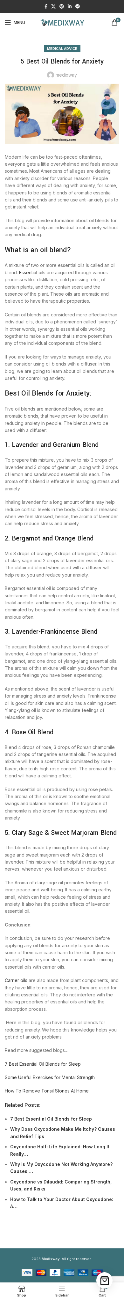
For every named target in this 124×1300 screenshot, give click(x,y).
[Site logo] (62, 22)
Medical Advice (62, 48)
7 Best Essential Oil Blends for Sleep (43, 1064)
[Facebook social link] (46, 6)
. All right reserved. (67, 1259)
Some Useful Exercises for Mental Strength (50, 1077)
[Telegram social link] (77, 6)
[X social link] (53, 6)
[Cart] (104, 1280)
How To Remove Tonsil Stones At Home (47, 1090)
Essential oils (32, 272)
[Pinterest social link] (62, 6)
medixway (66, 75)
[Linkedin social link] (69, 6)
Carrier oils (16, 980)
